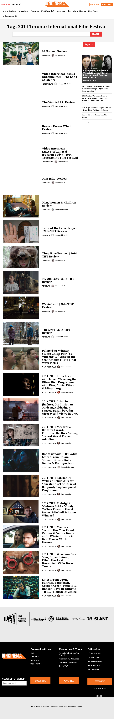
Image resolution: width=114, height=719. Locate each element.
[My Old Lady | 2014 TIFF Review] (21, 282)
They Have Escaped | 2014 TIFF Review (59, 255)
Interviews (47, 84)
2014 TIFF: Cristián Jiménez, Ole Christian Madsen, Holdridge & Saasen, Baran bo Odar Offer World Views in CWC (60, 407)
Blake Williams (67, 392)
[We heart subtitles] (57, 4)
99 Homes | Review (54, 51)
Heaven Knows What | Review (57, 127)
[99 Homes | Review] (21, 53)
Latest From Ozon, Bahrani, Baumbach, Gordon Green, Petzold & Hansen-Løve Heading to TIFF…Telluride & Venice (59, 586)
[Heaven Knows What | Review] (21, 129)
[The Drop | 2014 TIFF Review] (21, 333)
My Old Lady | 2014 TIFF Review (58, 280)
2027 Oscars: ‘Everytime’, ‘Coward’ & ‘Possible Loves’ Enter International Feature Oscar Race (96, 73)
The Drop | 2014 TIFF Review (56, 331)
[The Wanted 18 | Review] (21, 104)
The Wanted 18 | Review (58, 102)
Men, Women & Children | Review (60, 204)
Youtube (95, 665)
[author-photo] (53, 55)
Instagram (96, 661)
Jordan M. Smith (65, 84)
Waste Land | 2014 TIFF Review (58, 305)
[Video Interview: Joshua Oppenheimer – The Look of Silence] (21, 79)
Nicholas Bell (60, 55)
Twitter (95, 657)
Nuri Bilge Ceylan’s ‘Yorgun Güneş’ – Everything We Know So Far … (96, 109)
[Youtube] (89, 665)
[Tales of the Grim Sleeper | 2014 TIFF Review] (21, 231)
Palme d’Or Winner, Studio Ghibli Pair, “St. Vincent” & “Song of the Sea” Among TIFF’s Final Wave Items (59, 357)
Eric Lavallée (66, 367)
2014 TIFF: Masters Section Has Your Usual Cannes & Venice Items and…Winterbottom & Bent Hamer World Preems (58, 534)
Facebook (96, 653)
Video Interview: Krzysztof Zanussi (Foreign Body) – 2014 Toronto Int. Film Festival (60, 153)
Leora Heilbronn (61, 210)
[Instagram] (89, 661)
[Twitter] (89, 657)
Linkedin (95, 669)
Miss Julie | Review (54, 178)
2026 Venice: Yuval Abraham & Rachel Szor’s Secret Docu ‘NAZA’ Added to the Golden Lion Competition (96, 99)
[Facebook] (89, 653)
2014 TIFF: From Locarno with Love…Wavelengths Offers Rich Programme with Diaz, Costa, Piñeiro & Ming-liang (59, 382)
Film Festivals (49, 367)
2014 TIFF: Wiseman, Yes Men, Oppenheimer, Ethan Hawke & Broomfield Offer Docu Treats (59, 560)
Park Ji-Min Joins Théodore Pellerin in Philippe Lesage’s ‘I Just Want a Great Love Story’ (96, 88)
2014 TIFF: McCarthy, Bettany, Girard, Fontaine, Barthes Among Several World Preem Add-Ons (60, 433)
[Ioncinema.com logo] (14, 656)
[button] (17, 4)
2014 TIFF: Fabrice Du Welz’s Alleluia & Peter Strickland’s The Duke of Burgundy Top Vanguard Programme (59, 484)
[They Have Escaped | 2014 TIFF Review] (21, 257)
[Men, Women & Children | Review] (21, 206)
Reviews (46, 55)
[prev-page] (83, 122)
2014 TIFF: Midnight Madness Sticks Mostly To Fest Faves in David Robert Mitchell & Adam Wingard (59, 509)
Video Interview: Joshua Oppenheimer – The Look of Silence (59, 77)
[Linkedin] (89, 669)
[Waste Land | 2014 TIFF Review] (21, 308)
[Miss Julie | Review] (21, 180)
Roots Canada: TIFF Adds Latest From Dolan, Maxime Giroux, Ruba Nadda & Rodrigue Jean (59, 458)
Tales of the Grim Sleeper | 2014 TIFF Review (59, 229)
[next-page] (88, 122)
